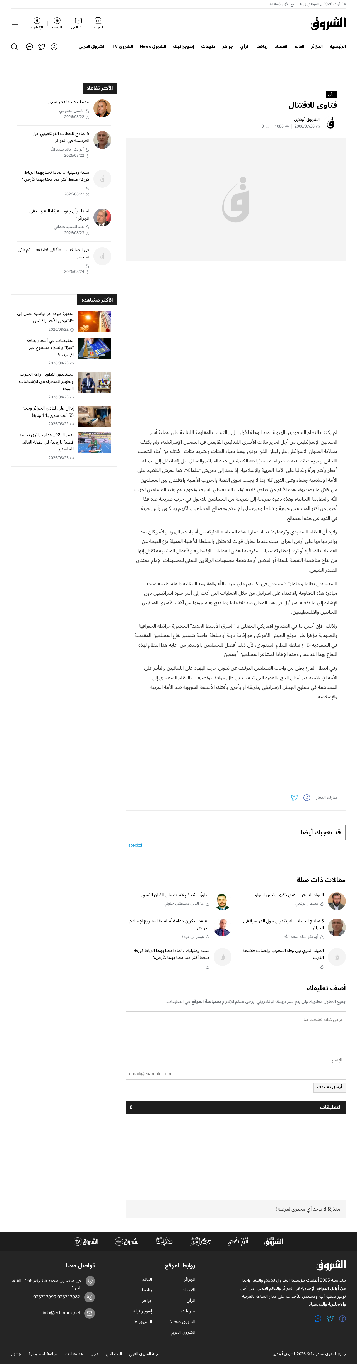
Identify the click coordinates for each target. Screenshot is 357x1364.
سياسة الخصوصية (43, 1354)
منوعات (208, 46)
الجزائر (317, 46)
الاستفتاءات (74, 1354)
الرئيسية (338, 46)
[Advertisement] (236, 304)
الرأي (244, 46)
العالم (299, 46)
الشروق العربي (92, 46)
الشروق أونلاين (307, 119)
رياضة (262, 46)
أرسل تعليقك (329, 1087)
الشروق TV (122, 46)
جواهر (228, 46)
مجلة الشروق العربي (144, 1354)
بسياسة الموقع (206, 1001)
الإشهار (16, 1354)
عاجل (95, 1354)
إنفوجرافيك (183, 46)
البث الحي (114, 1354)
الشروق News (153, 46)
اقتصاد (281, 46)
